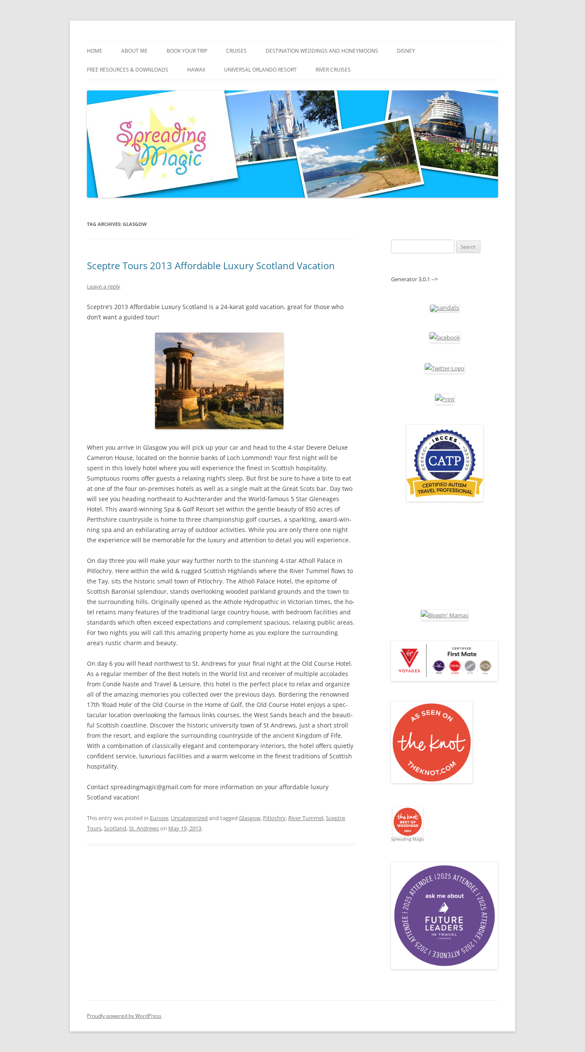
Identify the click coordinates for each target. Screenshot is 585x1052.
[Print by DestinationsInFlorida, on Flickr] (444, 399)
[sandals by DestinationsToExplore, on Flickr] (444, 308)
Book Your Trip (187, 50)
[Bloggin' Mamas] (444, 615)
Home (94, 50)
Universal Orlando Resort (260, 69)
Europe (159, 818)
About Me (134, 50)
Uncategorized (189, 818)
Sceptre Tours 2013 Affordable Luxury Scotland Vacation (211, 265)
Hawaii (196, 69)
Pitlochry (274, 818)
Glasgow (249, 818)
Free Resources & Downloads (127, 69)
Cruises (236, 50)
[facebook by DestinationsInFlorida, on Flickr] (445, 337)
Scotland (115, 828)
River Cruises (333, 69)
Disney (406, 50)
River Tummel (305, 818)
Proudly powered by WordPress (124, 1015)
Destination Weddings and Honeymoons (322, 50)
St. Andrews (144, 828)
